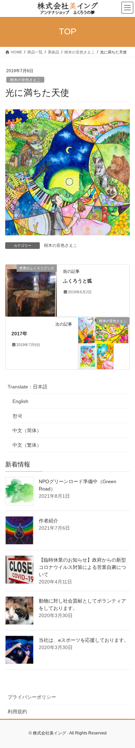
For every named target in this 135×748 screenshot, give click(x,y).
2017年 (19, 333)
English (20, 401)
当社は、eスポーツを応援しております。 (84, 640)
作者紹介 (48, 520)
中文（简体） (27, 430)
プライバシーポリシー (32, 697)
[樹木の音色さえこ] (103, 342)
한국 (17, 416)
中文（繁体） (27, 445)
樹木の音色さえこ (25, 80)
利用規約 (17, 711)
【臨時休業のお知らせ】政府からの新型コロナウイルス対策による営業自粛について (82, 567)
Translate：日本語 (27, 386)
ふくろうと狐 (77, 281)
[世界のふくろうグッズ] (31, 290)
